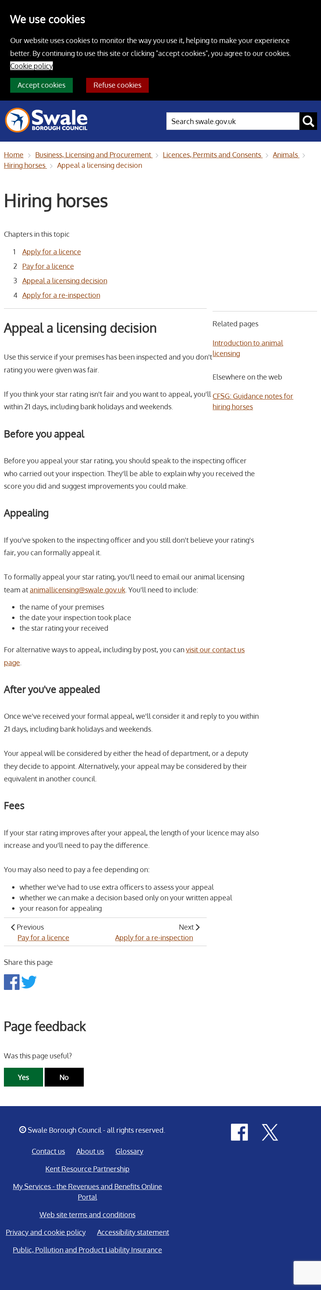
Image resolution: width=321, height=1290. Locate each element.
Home (13, 154)
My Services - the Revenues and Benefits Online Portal (87, 1191)
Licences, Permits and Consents (213, 154)
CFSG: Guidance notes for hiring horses (253, 401)
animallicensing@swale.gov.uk (77, 589)
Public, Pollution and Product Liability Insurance (87, 1249)
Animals (286, 154)
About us (90, 1151)
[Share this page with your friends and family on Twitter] (29, 981)
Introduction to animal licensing (248, 348)
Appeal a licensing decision (99, 165)
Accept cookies (41, 85)
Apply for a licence (51, 251)
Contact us (48, 1151)
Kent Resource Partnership (87, 1168)
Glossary (129, 1151)
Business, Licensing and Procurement (94, 154)
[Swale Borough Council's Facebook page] (239, 1131)
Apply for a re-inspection (61, 295)
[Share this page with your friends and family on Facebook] (12, 981)
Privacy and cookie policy (46, 1232)
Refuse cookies (117, 85)
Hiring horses (25, 165)
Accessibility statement (133, 1232)
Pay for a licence (48, 266)
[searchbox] (232, 121)
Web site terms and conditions (87, 1214)
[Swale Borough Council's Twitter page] (270, 1131)
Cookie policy (31, 65)
